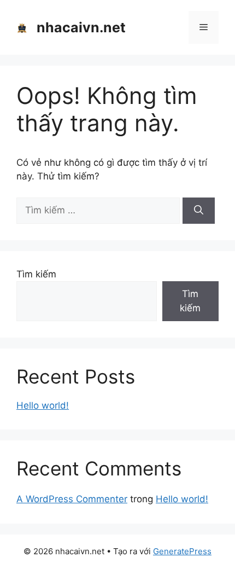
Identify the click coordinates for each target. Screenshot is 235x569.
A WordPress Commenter (71, 498)
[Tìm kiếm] (199, 211)
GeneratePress (182, 551)
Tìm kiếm (36, 274)
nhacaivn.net (81, 27)
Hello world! (42, 405)
